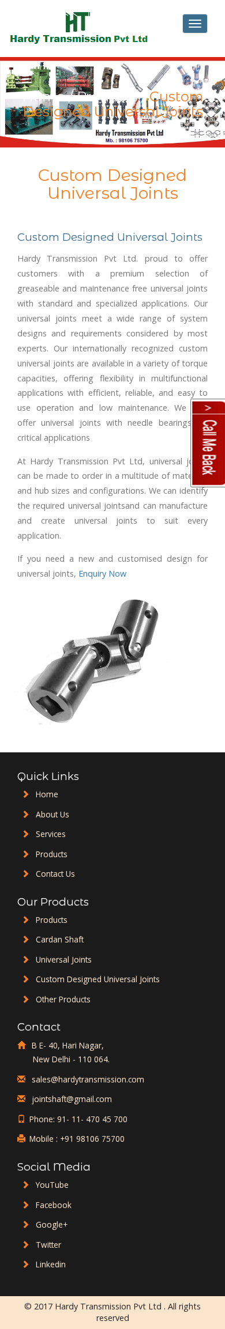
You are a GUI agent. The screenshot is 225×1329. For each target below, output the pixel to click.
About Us (52, 814)
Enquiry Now (102, 573)
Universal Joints (64, 959)
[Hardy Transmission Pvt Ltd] (80, 28)
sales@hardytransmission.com (86, 1079)
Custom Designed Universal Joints (98, 979)
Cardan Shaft (60, 939)
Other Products (63, 999)
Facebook (54, 1204)
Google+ (52, 1224)
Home (43, 96)
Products (107, 96)
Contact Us (55, 873)
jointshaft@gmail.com (70, 1098)
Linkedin (51, 1264)
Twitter (48, 1244)
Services (51, 833)
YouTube (52, 1184)
